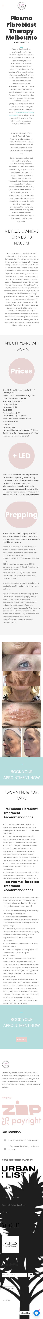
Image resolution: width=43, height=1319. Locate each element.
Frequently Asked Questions (13, 1205)
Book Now (21, 1039)
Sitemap (5, 1212)
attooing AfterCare (11, 1197)
